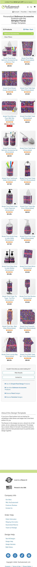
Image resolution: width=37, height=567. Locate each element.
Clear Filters (8, 37)
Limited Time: (18, 2)
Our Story (8, 499)
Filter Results (18, 372)
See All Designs (10, 538)
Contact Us (18, 377)
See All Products (18, 384)
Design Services (10, 544)
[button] (34, 7)
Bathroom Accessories (13, 34)
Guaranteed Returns (12, 525)
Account (16, 12)
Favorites (24, 12)
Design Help (9, 541)
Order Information (11, 519)
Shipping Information (12, 522)
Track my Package (11, 528)
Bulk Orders (9, 547)
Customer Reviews (11, 505)
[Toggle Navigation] (27, 7)
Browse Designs (13, 393)
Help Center (32, 12)
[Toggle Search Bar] (31, 7)
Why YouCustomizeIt (12, 502)
